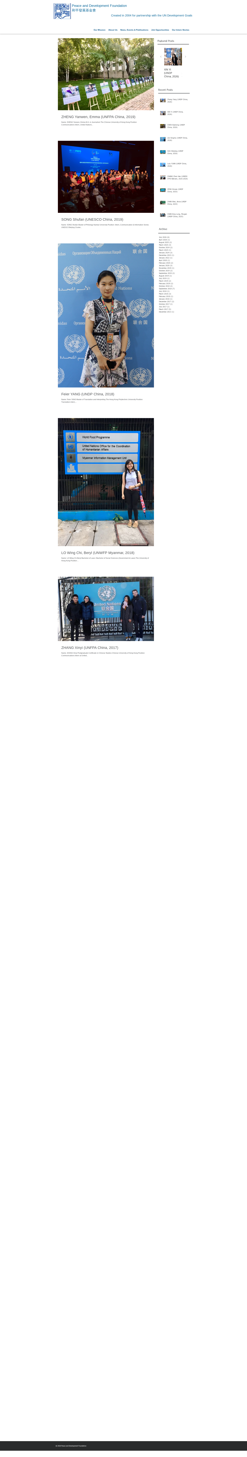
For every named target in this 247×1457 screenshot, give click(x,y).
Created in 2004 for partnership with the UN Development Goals (151, 15)
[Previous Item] (160, 57)
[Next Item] (185, 57)
